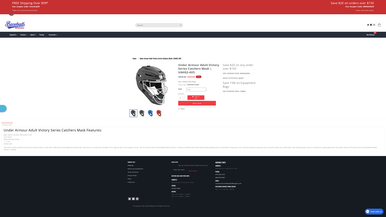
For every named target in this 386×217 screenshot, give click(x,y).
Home (134, 58)
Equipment (13, 34)
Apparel (32, 34)
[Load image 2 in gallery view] (142, 113)
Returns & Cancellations (135, 169)
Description (7, 125)
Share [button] (183, 109)
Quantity (181, 94)
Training (41, 34)
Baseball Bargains (151, 206)
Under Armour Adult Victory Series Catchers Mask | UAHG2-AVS (160, 58)
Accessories (52, 34)
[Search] (181, 25)
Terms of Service (133, 172)
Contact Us (131, 182)
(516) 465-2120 (220, 174)
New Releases (371, 34)
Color (180, 89)
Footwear (23, 34)
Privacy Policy (132, 175)
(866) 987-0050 (220, 177)
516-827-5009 (176, 188)
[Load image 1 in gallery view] (133, 113)
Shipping (130, 165)
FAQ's (129, 179)
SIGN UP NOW (193, 171)
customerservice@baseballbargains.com (228, 183)
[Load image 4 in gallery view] (159, 113)
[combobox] (159, 25)
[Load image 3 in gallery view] (150, 113)
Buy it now (197, 103)
